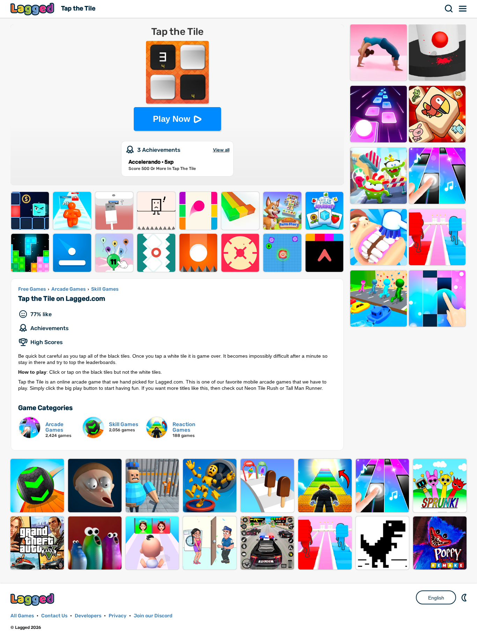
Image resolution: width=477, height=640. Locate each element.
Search (449, 8)
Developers (88, 616)
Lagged (33, 9)
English (436, 598)
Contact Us (54, 616)
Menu (463, 8)
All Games (22, 616)
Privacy (117, 616)
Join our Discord (153, 616)
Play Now (171, 119)
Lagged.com (33, 599)
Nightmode (465, 597)
